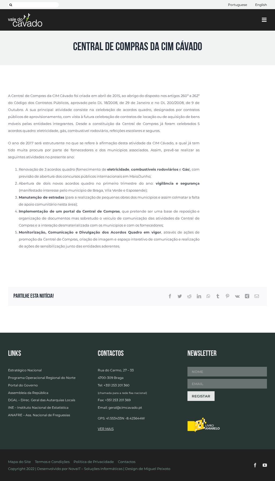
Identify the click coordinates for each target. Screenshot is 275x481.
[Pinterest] (227, 296)
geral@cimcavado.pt (125, 407)
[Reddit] (189, 296)
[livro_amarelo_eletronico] (203, 419)
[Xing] (247, 296)
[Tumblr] (218, 296)
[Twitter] (179, 296)
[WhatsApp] (208, 296)
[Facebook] (170, 296)
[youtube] (265, 465)
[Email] (257, 296)
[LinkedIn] (199, 296)
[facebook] (255, 465)
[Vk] (237, 296)
